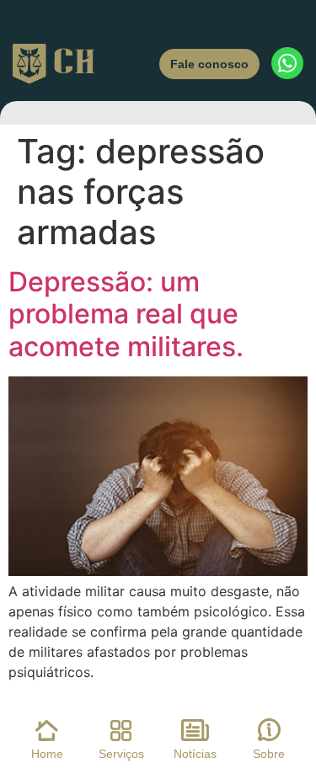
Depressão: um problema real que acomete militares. (126, 314)
